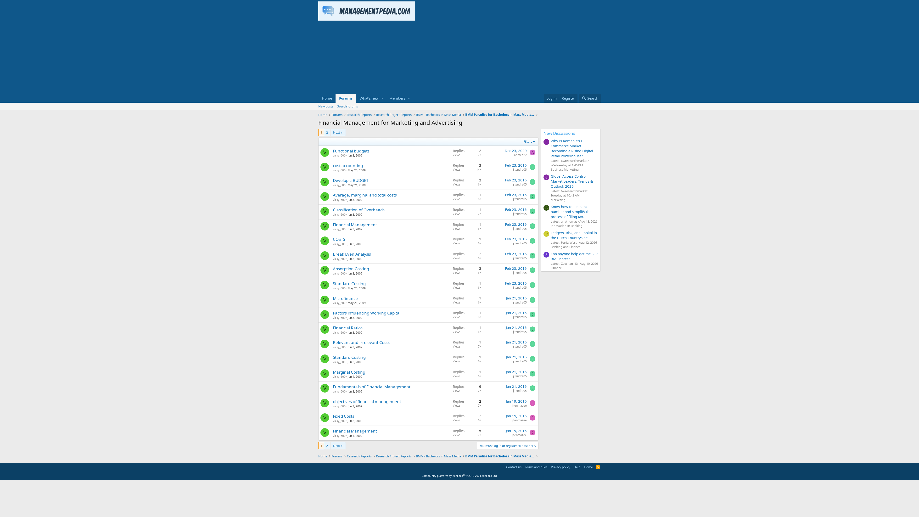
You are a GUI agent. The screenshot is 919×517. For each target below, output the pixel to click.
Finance (556, 268)
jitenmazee (519, 406)
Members (397, 98)
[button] (382, 98)
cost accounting (348, 165)
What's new (369, 98)
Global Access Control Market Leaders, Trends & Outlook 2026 (572, 181)
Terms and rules (536, 467)
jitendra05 (520, 170)
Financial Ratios (348, 328)
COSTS (339, 239)
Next (336, 132)
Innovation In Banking (567, 226)
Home (327, 98)
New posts (325, 106)
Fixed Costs (343, 416)
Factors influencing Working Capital (366, 313)
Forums (346, 98)
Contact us (513, 467)
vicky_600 (339, 155)
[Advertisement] (459, 57)
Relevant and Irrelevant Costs (361, 342)
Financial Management (355, 224)
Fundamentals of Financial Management (371, 386)
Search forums (347, 106)
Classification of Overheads (359, 210)
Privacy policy (560, 467)
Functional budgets (351, 151)
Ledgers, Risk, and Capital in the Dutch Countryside (574, 235)
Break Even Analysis (352, 254)
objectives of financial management (367, 401)
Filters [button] (527, 141)
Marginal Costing (349, 372)
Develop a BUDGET (350, 180)
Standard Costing (349, 283)
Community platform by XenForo (460, 476)
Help (577, 467)
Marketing (558, 200)
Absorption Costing (351, 268)
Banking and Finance (565, 247)
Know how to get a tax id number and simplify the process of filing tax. (571, 211)
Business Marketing (565, 169)
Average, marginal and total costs (365, 195)
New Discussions (559, 133)
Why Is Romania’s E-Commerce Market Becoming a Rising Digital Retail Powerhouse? (572, 148)
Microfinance (345, 298)
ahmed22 (520, 155)
